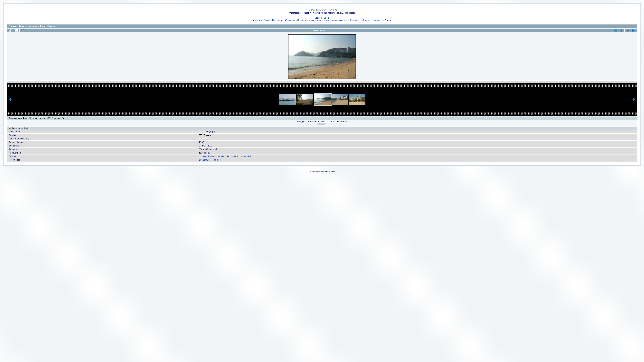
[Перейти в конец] (634, 30)
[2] (320, 124)
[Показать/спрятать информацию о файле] (16, 30)
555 (200, 135)
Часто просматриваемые (336, 20)
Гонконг (51, 26)
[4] (324, 124)
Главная (13, 26)
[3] (322, 124)
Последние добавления (283, 20)
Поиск (388, 20)
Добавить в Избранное (210, 160)
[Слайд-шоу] (23, 30)
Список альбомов (261, 20)
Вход (326, 18)
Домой (318, 18)
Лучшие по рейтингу (359, 20)
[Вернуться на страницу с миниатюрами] (10, 30)
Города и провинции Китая (32, 26)
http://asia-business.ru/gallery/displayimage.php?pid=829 (225, 156)
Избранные (377, 20)
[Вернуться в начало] (615, 30)
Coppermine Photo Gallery (326, 171)
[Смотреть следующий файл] (628, 30)
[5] (326, 124)
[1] (318, 124)
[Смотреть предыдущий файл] (621, 30)
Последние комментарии (309, 20)
